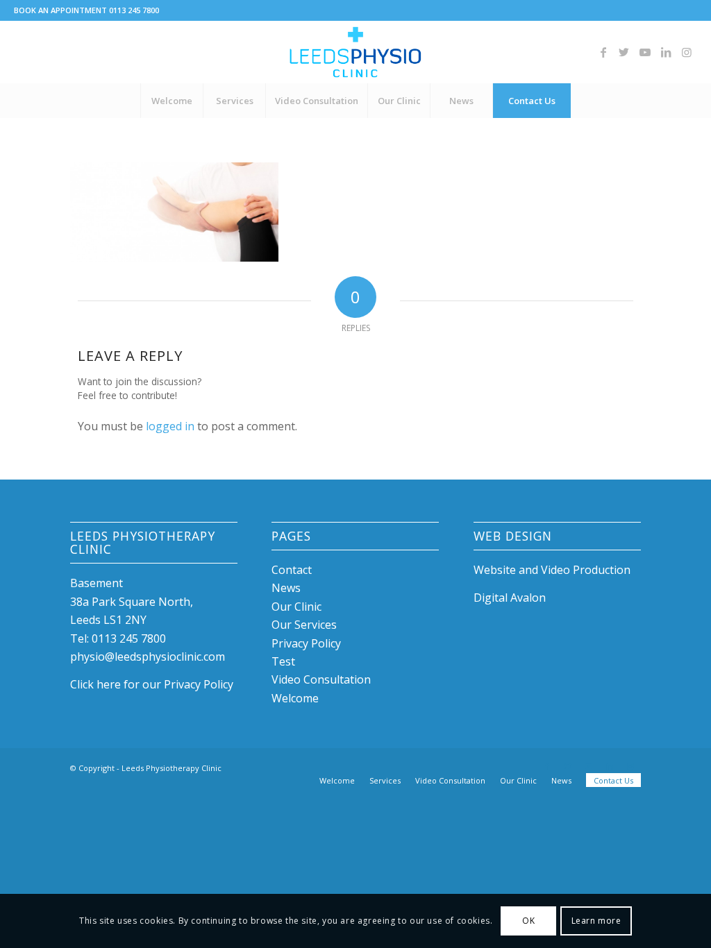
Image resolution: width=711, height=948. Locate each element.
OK (528, 920)
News (286, 587)
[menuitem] (171, 100)
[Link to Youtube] (645, 52)
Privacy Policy (306, 643)
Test (283, 661)
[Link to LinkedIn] (665, 52)
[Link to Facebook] (603, 52)
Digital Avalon (510, 597)
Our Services (304, 624)
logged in (170, 426)
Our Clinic (296, 606)
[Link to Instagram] (686, 52)
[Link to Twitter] (624, 52)
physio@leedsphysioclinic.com (147, 656)
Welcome (295, 698)
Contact (291, 569)
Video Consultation (321, 679)
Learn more (596, 920)
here (109, 684)
